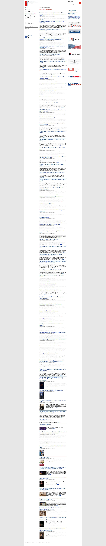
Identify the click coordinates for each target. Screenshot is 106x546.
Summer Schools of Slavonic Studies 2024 (49, 103)
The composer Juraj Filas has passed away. (49, 353)
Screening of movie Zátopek (46, 318)
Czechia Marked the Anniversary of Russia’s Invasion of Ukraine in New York (52, 46)
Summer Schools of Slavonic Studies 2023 (49, 239)
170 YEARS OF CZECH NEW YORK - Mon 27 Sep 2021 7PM (53, 400)
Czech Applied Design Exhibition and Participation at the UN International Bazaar (52, 488)
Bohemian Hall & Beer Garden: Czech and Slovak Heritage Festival (53, 131)
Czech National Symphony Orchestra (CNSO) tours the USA (52, 231)
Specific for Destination (71, 13)
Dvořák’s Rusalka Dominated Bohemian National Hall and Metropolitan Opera (53, 518)
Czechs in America (28, 25)
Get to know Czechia (29, 26)
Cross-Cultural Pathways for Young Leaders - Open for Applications (52, 22)
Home (41, 7)
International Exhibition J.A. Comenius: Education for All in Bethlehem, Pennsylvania (52, 498)
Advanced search (71, 4)
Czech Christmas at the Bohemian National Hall (50, 269)
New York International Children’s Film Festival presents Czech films (52, 210)
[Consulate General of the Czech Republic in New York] (31, 1)
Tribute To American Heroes (46, 97)
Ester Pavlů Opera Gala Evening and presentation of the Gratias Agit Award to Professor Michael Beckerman (52, 360)
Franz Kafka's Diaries (44, 217)
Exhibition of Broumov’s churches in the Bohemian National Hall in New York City (51, 508)
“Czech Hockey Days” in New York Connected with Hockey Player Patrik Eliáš (53, 477)
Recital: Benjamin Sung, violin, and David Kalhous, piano (53, 332)
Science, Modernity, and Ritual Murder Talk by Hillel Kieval (51, 164)
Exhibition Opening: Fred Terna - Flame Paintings (51, 304)
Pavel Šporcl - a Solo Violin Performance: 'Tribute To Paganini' (51, 324)
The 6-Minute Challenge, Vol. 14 (47, 203)
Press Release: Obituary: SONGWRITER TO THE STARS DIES (53, 446)
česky (72, 1)
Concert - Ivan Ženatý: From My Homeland (49, 311)
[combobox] (73, 3)
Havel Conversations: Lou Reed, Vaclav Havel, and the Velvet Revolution (52, 297)
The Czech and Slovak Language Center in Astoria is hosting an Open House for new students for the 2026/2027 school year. (53, 14)
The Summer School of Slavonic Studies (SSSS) (50, 346)
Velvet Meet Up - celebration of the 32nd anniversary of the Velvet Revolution (53, 369)
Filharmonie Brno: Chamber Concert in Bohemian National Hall (53, 247)
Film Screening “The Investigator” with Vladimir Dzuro (52, 172)
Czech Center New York (29, 23)
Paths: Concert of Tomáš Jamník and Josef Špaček (51, 254)
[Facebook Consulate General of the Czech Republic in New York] (26, 36)
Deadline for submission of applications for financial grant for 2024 (52, 180)
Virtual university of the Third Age (47, 117)
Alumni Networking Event (45, 419)
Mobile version (45, 542)
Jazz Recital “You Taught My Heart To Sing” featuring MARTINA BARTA (52, 188)
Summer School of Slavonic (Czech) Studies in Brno (51, 196)
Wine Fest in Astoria (44, 457)
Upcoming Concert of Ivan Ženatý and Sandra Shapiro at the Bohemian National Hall (52, 529)
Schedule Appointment (71, 14)
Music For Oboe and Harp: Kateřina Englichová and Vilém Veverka (53, 70)
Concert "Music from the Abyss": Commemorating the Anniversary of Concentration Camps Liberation (52, 38)
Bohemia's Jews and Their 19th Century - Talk (50, 224)
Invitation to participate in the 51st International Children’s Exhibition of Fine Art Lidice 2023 (53, 262)
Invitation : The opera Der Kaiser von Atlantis (50, 54)
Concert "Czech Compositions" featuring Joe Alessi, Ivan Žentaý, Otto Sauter (52, 123)
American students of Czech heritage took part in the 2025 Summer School (53, 30)
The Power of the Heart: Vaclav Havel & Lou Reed (51, 290)
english (69, 1)
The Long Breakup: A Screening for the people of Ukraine (53, 339)
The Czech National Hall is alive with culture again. (51, 390)
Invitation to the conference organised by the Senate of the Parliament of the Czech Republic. (52, 412)
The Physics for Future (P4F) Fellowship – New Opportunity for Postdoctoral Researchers (53, 156)
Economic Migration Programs (72, 11)
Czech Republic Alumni (45, 440)
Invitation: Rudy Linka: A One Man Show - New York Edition (52, 140)
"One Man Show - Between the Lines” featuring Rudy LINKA (51, 276)
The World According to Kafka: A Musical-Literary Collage (53, 83)
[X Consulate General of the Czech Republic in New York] (28, 36)
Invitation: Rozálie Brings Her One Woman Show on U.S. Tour (52, 148)
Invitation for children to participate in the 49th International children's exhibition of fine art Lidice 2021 (53, 432)
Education (27, 28)
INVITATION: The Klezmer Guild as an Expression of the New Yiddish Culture (53, 110)
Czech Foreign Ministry (28, 542)
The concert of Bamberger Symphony (48, 90)
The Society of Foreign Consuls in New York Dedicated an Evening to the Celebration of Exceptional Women (53, 467)
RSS (48, 542)
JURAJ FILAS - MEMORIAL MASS (48, 284)
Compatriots (27, 22)
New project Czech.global (45, 424)
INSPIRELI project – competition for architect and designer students (53, 62)
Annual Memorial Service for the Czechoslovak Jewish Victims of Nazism (52, 77)
